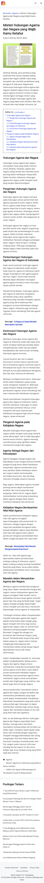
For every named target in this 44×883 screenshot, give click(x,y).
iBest (9, 877)
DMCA (22, 880)
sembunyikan (19, 112)
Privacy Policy (34, 868)
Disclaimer (24, 868)
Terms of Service (22, 871)
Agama (15, 13)
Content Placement (11, 868)
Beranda (6, 13)
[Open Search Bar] (35, 3)
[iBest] (3, 3)
